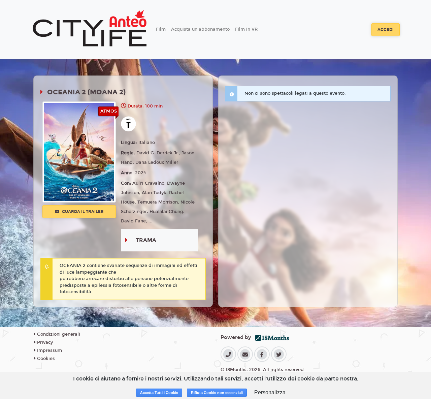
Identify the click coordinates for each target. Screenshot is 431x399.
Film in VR (246, 29)
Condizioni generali (58, 334)
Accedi (385, 29)
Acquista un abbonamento (200, 29)
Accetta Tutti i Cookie (159, 393)
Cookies (45, 358)
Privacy (44, 342)
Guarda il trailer (82, 211)
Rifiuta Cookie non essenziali (217, 393)
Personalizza (270, 392)
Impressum (49, 350)
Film (161, 29)
